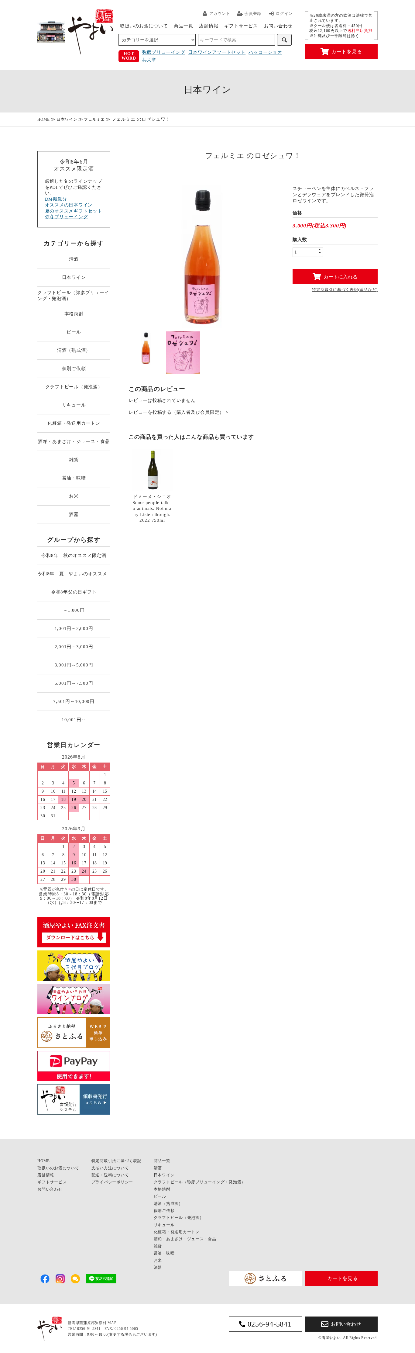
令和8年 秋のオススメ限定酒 (73, 555)
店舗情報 (208, 25)
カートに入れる (341, 276)
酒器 (74, 514)
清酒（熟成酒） (74, 350)
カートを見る (346, 51)
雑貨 (74, 459)
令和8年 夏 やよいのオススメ (73, 573)
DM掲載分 (56, 199)
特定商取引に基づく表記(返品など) (345, 289)
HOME (43, 119)
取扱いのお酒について (144, 25)
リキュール (74, 405)
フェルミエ (94, 119)
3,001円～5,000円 (74, 665)
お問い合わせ (278, 25)
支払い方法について (110, 1168)
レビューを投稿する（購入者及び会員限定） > (178, 412)
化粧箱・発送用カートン (73, 423)
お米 (74, 496)
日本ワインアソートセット (216, 52)
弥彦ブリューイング (163, 52)
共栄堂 (149, 60)
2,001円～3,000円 (74, 646)
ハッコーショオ (265, 52)
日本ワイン (67, 119)
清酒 (74, 259)
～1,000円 (73, 610)
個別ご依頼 (74, 368)
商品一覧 (183, 25)
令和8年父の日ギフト (74, 592)
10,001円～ (74, 719)
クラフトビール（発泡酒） (74, 386)
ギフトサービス (241, 25)
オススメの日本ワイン (69, 204)
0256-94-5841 (270, 1324)
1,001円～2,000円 (74, 628)
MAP (112, 1323)
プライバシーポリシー (112, 1182)
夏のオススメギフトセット (73, 211)
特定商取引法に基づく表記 (116, 1160)
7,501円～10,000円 (73, 701)
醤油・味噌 (74, 478)
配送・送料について (110, 1175)
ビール (74, 332)
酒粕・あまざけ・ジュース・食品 (74, 441)
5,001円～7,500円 (74, 683)
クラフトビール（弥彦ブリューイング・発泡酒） (73, 295)
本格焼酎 (74, 313)
